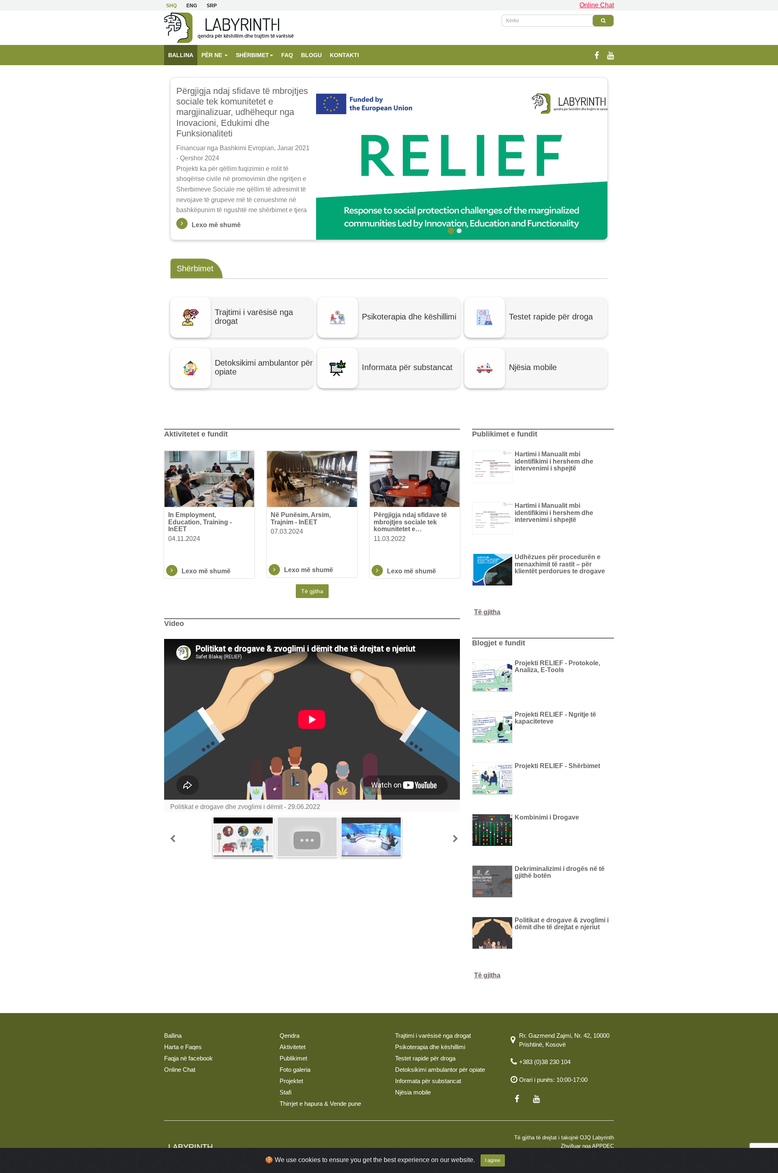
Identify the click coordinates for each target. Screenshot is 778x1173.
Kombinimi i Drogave (547, 817)
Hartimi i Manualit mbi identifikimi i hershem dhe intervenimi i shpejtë (554, 461)
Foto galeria (295, 1069)
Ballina (173, 1035)
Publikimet (293, 1058)
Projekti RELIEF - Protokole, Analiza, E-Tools (557, 667)
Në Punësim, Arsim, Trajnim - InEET (301, 518)
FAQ (287, 55)
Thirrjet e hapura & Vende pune (320, 1103)
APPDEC (603, 1146)
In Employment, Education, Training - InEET (200, 521)
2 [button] (459, 230)
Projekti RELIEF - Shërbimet (557, 765)
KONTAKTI (344, 55)
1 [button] (451, 231)
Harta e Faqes (183, 1046)
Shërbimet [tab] (195, 268)
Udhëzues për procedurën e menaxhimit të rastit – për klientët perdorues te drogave (560, 564)
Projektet (291, 1080)
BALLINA (180, 55)
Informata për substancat (428, 1080)
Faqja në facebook (188, 1058)
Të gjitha (312, 591)
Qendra (289, 1035)
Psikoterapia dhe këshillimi (430, 1046)
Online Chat (596, 5)
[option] (389, 159)
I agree (492, 1160)
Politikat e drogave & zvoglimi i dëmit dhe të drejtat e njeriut (562, 924)
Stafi (285, 1092)
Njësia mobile (413, 1092)
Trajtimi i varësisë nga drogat (433, 1035)
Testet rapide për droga (425, 1058)
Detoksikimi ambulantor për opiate (440, 1069)
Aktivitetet (293, 1046)
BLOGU (311, 55)
